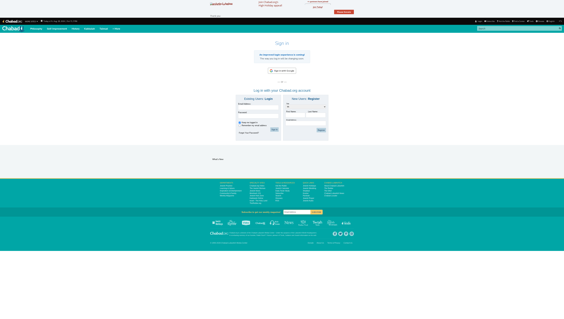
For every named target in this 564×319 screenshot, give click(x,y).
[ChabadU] (13, 29)
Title (287, 104)
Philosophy (36, 28)
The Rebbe (328, 188)
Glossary (279, 198)
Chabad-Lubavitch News (334, 193)
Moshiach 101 (255, 193)
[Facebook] (335, 234)
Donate (541, 21)
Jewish (297, 235)
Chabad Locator (330, 196)
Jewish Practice (226, 186)
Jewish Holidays (309, 186)
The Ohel (328, 191)
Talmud (104, 28)
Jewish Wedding (309, 188)
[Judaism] (12, 21)
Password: (242, 112)
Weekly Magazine (227, 196)
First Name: (291, 111)
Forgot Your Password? (249, 133)
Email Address (291, 120)
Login (479, 21)
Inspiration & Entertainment (231, 191)
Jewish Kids (346, 222)
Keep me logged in (250, 122)
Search (278, 196)
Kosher (306, 193)
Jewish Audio (308, 201)
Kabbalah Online (256, 198)
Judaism (288, 235)
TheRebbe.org (255, 203)
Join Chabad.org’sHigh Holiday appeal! (270, 3)
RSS (277, 201)
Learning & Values (227, 188)
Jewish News (255, 191)
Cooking (303, 222)
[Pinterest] (346, 234)
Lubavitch (260, 233)
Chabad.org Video (257, 186)
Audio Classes (275, 222)
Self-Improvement (57, 28)
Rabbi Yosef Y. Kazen (264, 235)
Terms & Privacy (333, 243)
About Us (320, 243)
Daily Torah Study (282, 191)
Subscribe (279, 193)
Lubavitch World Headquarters (306, 233)
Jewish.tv (246, 222)
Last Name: (313, 111)
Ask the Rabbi (504, 21)
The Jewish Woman (257, 188)
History (75, 28)
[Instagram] (351, 234)
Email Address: (244, 104)
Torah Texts (317, 222)
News (289, 222)
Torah (282, 235)
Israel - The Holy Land (258, 201)
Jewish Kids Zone (257, 196)
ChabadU (260, 222)
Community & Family (228, 193)
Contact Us (348, 243)
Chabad (254, 233)
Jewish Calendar (282, 188)
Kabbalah (89, 28)
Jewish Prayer (308, 198)
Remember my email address (254, 125)
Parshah (306, 196)
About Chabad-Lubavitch (334, 186)
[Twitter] (340, 234)
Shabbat (306, 191)
